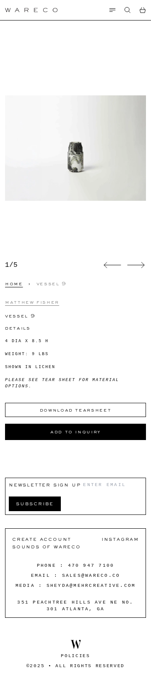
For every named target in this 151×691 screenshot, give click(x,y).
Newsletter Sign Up (45, 484)
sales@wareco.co (91, 575)
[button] (127, 10)
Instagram (120, 539)
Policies (75, 655)
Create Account (41, 539)
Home (14, 284)
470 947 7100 (91, 565)
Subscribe (35, 503)
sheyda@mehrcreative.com (91, 585)
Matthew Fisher (32, 302)
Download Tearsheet (76, 410)
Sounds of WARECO (46, 546)
